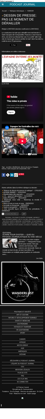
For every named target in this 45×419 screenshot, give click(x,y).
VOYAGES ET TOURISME (30, 224)
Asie (22, 348)
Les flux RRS (22, 379)
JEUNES (5, 224)
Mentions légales (22, 370)
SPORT (24, 223)
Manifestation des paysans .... (14, 194)
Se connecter (22, 382)
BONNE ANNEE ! (9, 192)
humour (4, 168)
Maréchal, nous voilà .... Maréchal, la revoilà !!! (22, 200)
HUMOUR (30, 11)
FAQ (22, 376)
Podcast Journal (22, 4)
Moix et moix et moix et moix (13, 203)
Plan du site (22, 373)
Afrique (22, 342)
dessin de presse (26, 167)
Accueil (4, 11)
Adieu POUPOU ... (10, 198)
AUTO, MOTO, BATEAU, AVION (35, 223)
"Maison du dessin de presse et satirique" (18, 190)
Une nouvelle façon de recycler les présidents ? (22, 209)
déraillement (16, 167)
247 (24, 214)
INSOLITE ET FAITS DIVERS (15, 224)
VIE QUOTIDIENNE (37, 221)
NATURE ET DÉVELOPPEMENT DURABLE (22, 318)
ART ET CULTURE (23, 219)
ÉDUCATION (32, 219)
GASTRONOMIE (26, 221)
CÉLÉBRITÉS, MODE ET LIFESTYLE (11, 223)
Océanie (22, 354)
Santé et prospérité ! (10, 207)
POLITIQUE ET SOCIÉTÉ (18, 217)
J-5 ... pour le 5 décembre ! (13, 196)
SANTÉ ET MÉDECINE (15, 221)
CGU (22, 366)
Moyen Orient (22, 345)
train (28, 168)
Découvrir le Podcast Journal (22, 360)
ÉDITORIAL (8, 217)
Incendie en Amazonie (11, 205)
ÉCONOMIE (29, 217)
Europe (23, 339)
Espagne (35, 167)
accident (8, 167)
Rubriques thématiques (17, 11)
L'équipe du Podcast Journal (22, 363)
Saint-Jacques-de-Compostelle (17, 168)
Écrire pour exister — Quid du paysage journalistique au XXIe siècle (22, 236)
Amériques (22, 351)
